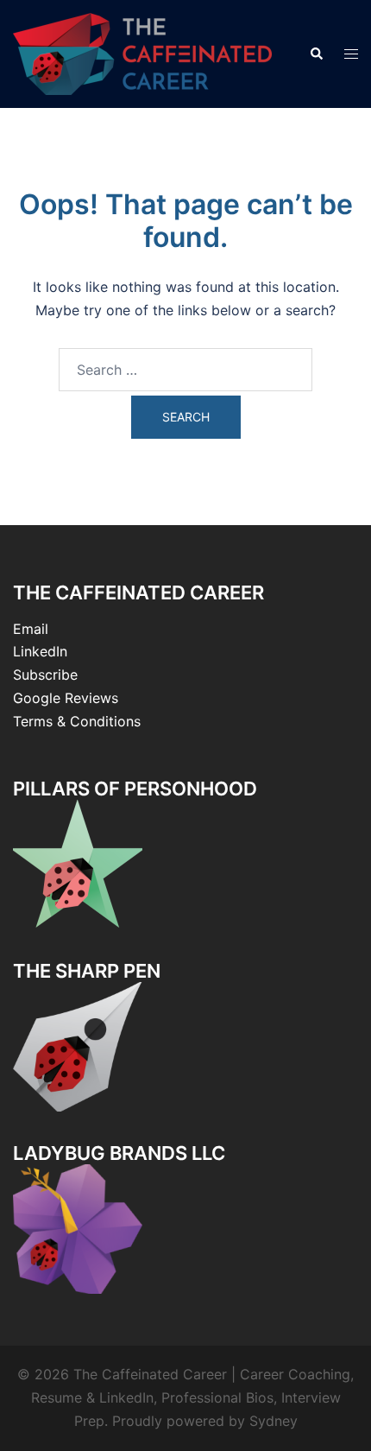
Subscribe (45, 674)
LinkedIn (40, 651)
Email (30, 628)
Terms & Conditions (77, 721)
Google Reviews (65, 697)
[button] (316, 53)
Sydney (273, 1420)
